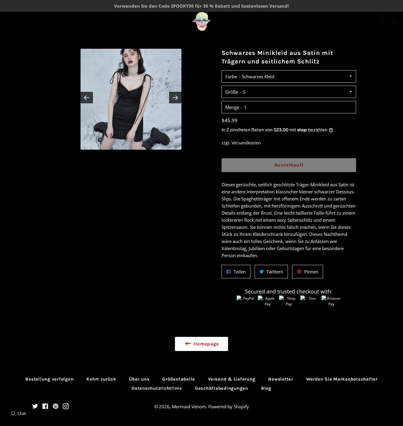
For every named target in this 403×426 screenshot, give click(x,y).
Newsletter (280, 379)
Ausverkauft (289, 165)
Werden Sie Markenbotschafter (342, 379)
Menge (232, 107)
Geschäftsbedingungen (221, 388)
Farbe (231, 76)
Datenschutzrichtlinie (157, 388)
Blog (266, 388)
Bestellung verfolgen (49, 379)
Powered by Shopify (228, 406)
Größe (231, 92)
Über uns (139, 379)
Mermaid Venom (189, 406)
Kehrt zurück (101, 379)
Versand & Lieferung (231, 379)
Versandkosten (246, 143)
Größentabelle (178, 379)
